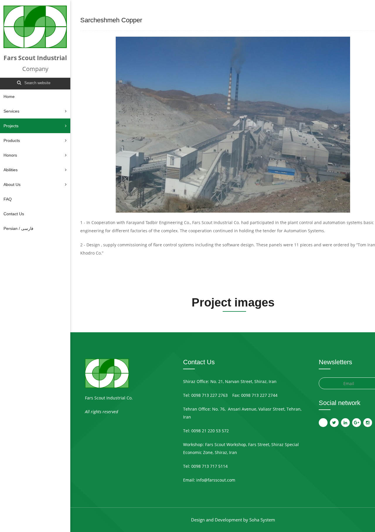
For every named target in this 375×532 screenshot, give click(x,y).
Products (12, 140)
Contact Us (14, 213)
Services (11, 111)
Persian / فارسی (18, 228)
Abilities (11, 169)
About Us (12, 184)
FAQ (8, 199)
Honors (10, 155)
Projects (11, 125)
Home (9, 96)
